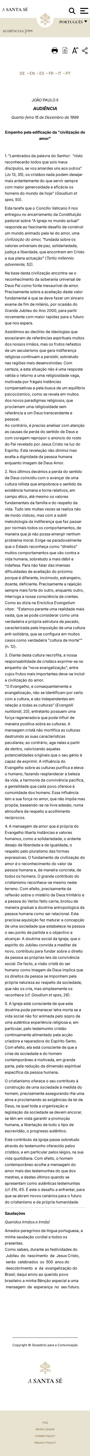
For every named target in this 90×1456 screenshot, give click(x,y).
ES (41, 73)
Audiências (13, 31)
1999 (29, 31)
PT (68, 73)
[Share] (85, 51)
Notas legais (45, 1429)
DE (22, 73)
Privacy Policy (45, 1442)
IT (59, 73)
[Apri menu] (83, 11)
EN (32, 73)
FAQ (45, 1422)
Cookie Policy (45, 1436)
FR (51, 73)
